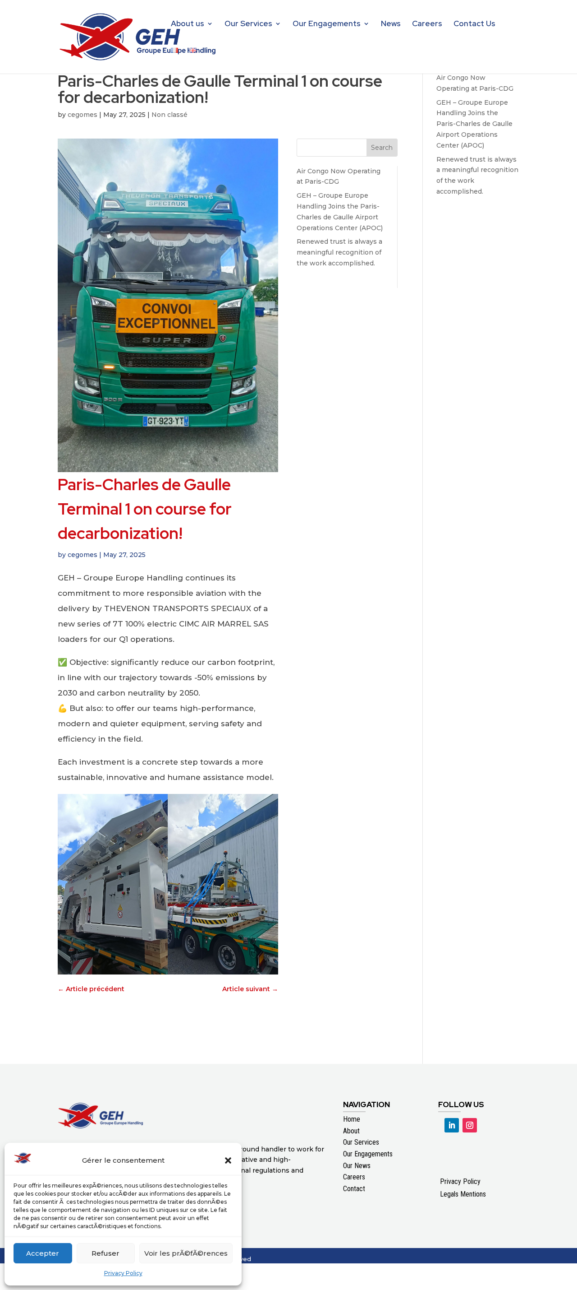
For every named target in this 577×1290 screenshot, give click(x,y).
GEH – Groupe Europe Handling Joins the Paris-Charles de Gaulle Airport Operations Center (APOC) (474, 123)
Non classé (169, 115)
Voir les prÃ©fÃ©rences (186, 1253)
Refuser (105, 1253)
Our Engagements (327, 24)
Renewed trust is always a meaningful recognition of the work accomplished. (339, 252)
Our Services (248, 24)
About (351, 1131)
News (391, 24)
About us (187, 24)
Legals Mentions (463, 1194)
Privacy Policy (123, 1273)
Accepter (42, 1253)
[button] (228, 1160)
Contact (354, 1188)
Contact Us (474, 24)
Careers (427, 24)
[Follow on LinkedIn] (451, 1125)
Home (351, 1119)
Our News (357, 1165)
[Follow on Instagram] (470, 1125)
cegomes (82, 115)
